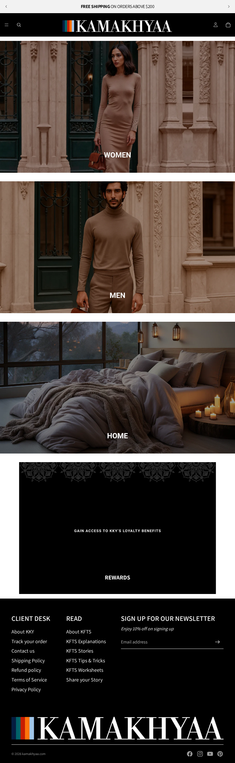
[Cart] (228, 25)
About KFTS (78, 631)
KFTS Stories (79, 650)
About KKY (22, 631)
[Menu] (6, 24)
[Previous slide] (6, 6)
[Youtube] (210, 753)
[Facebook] (189, 753)
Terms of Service (29, 679)
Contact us (22, 650)
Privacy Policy (26, 689)
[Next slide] (228, 6)
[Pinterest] (220, 753)
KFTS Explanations (86, 641)
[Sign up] (217, 642)
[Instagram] (200, 753)
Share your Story (84, 679)
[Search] (19, 25)
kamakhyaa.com (34, 754)
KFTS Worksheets (84, 670)
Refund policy (26, 670)
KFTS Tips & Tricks (85, 660)
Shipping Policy (28, 660)
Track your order (29, 641)
